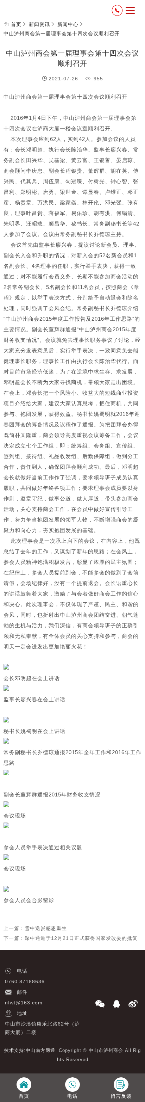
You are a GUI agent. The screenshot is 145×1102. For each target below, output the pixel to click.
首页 (16, 24)
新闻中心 (67, 24)
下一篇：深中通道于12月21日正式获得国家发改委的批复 (71, 938)
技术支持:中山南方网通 (29, 1050)
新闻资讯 (39, 24)
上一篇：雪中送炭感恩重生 (35, 928)
